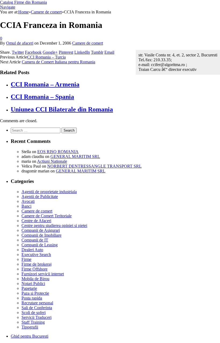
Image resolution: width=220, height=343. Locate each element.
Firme (26, 259)
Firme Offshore (34, 269)
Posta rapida (31, 298)
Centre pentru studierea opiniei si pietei (54, 225)
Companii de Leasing (39, 245)
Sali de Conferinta (36, 307)
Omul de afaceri (19, 43)
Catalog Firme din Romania (23, 2)
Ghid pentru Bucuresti (29, 336)
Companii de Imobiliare (41, 235)
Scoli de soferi (33, 312)
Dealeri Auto (32, 249)
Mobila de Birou (35, 278)
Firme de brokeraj (36, 264)
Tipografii (29, 327)
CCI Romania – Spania (42, 96)
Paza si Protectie (35, 293)
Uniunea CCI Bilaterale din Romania (62, 109)
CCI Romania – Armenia (45, 84)
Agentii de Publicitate (39, 196)
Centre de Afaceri (36, 220)
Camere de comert (87, 43)
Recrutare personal (37, 303)
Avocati (28, 201)
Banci (26, 206)
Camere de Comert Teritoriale (46, 216)
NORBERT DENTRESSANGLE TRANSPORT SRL (94, 166)
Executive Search (36, 254)
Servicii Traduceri (36, 317)
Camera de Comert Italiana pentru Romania (58, 62)
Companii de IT (34, 240)
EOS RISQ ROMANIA (58, 151)
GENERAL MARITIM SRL (75, 156)
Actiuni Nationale (52, 161)
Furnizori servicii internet (42, 274)
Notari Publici (33, 283)
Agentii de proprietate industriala (49, 191)
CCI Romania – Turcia (46, 57)
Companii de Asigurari (40, 230)
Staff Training (33, 322)
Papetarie (29, 288)
